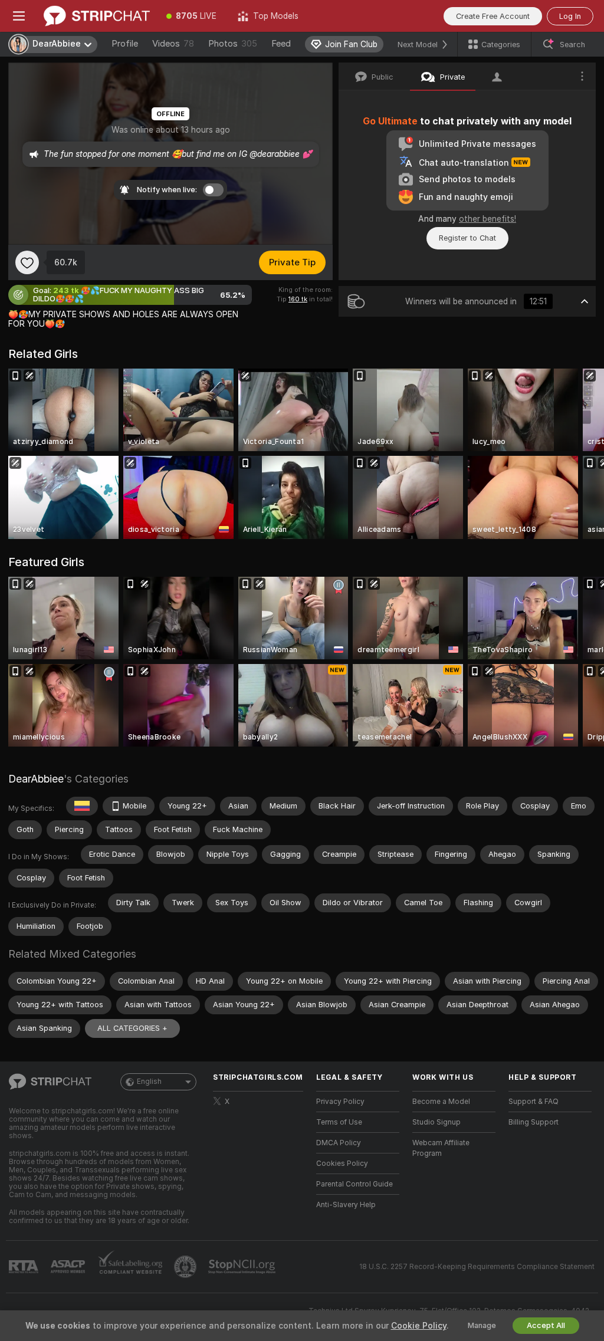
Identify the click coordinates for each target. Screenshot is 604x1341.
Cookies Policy (342, 1163)
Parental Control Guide (354, 1184)
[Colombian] (82, 806)
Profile (124, 43)
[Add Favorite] (27, 262)
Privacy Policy (340, 1101)
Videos (173, 43)
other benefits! (487, 219)
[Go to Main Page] (97, 16)
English (149, 1081)
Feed (281, 43)
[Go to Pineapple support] (186, 1266)
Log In (570, 16)
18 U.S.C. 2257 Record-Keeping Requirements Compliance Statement (477, 1267)
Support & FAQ (533, 1101)
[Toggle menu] (19, 16)
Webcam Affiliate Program (441, 1148)
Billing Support (533, 1122)
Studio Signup (436, 1122)
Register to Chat (467, 238)
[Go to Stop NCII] (243, 1267)
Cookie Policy (419, 1325)
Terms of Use (339, 1122)
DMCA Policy (338, 1143)
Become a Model (441, 1101)
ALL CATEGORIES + (132, 1028)
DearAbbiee (36, 779)
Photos (232, 43)
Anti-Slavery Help (346, 1205)
